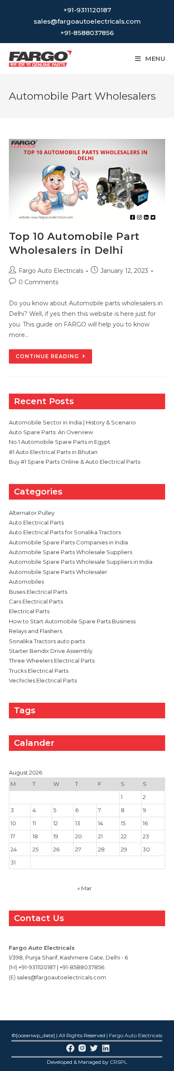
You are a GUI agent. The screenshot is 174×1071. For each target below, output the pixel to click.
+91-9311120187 (87, 10)
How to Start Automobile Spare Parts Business (72, 621)
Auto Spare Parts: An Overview (51, 432)
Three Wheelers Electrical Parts (52, 660)
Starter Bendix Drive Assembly (50, 650)
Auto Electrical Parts (36, 522)
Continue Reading (54, 358)
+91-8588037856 (87, 33)
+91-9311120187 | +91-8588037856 (61, 967)
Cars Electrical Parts (36, 601)
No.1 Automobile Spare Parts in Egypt (59, 441)
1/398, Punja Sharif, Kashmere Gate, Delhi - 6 (68, 957)
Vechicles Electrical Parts (43, 680)
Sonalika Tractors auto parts (47, 641)
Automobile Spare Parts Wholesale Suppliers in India (80, 561)
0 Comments (38, 282)
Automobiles (26, 581)
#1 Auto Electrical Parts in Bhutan (53, 452)
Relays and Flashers (35, 631)
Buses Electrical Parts (38, 591)
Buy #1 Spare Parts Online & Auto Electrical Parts (74, 461)
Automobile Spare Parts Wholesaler (58, 571)
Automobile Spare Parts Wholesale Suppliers (70, 552)
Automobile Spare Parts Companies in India (68, 542)
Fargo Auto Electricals (51, 271)
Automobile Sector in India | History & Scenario (72, 422)
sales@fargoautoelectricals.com (87, 21)
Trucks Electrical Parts (38, 670)
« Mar (84, 888)
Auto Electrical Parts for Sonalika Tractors (65, 532)
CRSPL (118, 1062)
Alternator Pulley (31, 512)
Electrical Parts (29, 611)
